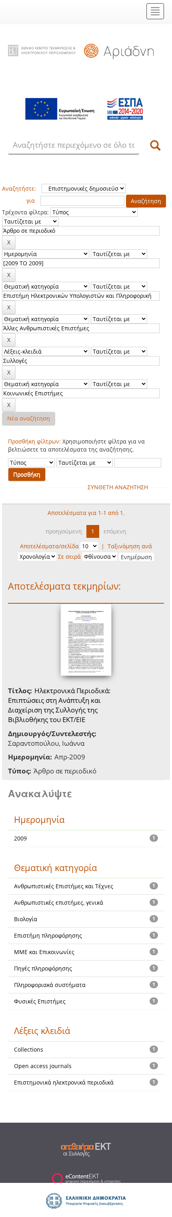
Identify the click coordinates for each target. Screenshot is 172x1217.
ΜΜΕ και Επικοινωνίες (44, 952)
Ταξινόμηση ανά (130, 546)
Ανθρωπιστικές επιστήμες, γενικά (58, 902)
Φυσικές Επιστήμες (40, 1001)
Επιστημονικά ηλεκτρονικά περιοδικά (64, 1082)
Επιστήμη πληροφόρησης (48, 935)
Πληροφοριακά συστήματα (50, 985)
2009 (20, 838)
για (30, 200)
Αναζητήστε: (19, 188)
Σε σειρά (69, 556)
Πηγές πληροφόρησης (43, 968)
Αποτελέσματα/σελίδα (49, 546)
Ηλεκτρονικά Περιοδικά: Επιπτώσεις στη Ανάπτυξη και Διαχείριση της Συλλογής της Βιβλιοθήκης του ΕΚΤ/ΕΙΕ (59, 705)
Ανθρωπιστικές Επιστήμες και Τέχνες (63, 886)
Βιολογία (25, 919)
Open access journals (43, 1066)
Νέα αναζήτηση (28, 418)
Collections (28, 1049)
